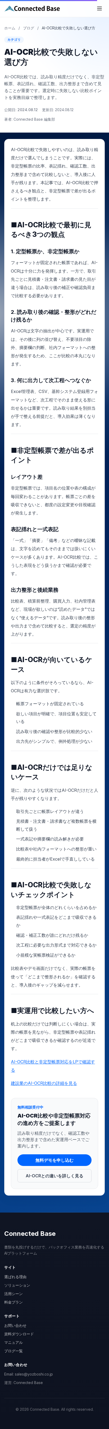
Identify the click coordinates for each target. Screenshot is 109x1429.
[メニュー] (99, 8)
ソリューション (17, 1285)
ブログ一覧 (13, 1351)
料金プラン (13, 1302)
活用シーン (13, 1293)
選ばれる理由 (15, 1276)
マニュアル (13, 1342)
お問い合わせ (15, 1325)
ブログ (28, 28)
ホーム (9, 28)
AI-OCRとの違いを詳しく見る (54, 1175)
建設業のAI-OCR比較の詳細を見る (44, 1083)
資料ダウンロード (19, 1334)
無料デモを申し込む (54, 1160)
